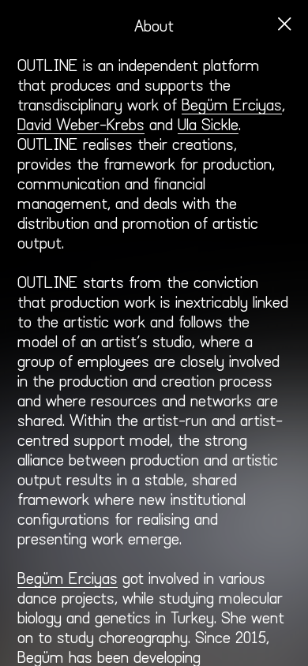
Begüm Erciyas (67, 579)
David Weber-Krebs (81, 125)
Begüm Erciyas (232, 105)
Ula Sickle (208, 125)
